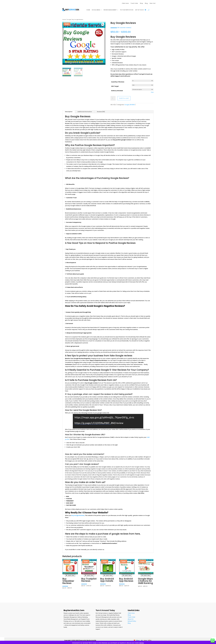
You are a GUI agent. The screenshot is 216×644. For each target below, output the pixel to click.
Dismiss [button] (141, 643)
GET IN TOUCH (139, 10)
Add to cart (124, 98)
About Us (130, 619)
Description (68, 112)
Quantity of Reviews (117, 82)
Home (64, 19)
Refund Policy (132, 621)
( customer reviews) (124, 28)
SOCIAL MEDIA (96, 10)
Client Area (131, 613)
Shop (141, 3)
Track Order (134, 3)
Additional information (85, 112)
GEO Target (115, 86)
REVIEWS (132, 105)
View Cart (153, 3)
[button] (102, 24)
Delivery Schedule (117, 90)
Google (69, 19)
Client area (125, 3)
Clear (152, 92)
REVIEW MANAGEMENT (110, 10)
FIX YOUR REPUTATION (126, 10)
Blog (146, 3)
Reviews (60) (101, 112)
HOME (88, 10)
